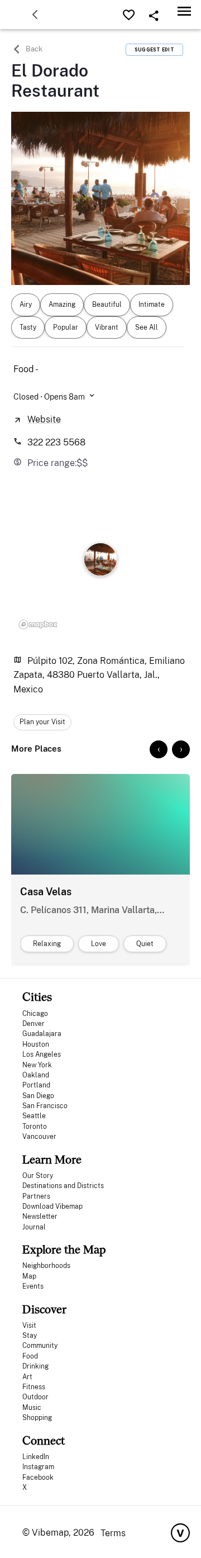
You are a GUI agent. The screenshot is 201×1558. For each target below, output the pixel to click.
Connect (43, 1440)
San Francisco (45, 1106)
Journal (34, 1227)
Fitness (33, 1387)
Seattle (34, 1116)
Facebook (38, 1477)
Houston (35, 1044)
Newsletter (40, 1216)
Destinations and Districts (63, 1186)
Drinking (35, 1366)
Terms (113, 1533)
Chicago (35, 1014)
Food (30, 1356)
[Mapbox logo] (38, 624)
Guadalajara (41, 1034)
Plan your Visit (42, 722)
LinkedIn (35, 1457)
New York (37, 1065)
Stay (29, 1336)
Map (29, 1276)
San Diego (38, 1096)
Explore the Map (64, 1249)
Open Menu (184, 11)
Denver (33, 1024)
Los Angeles (41, 1054)
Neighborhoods (46, 1266)
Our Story (37, 1176)
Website (44, 419)
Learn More (52, 1159)
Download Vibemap (52, 1206)
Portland (36, 1085)
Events (33, 1286)
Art (27, 1377)
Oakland (35, 1075)
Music (31, 1408)
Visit (29, 1325)
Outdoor (35, 1397)
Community (40, 1346)
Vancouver (39, 1137)
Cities (37, 997)
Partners (36, 1196)
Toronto (34, 1126)
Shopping (37, 1418)
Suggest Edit (154, 50)
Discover (44, 1309)
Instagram (38, 1467)
